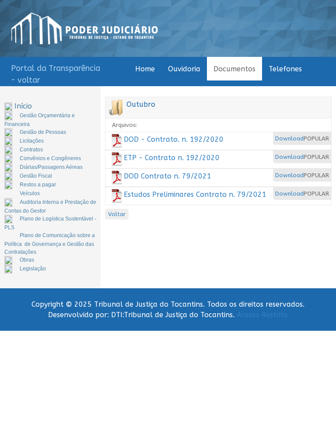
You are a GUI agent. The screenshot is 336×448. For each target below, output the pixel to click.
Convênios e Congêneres (50, 158)
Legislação (33, 269)
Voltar (117, 214)
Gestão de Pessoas (43, 132)
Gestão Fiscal (36, 176)
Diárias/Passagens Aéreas (51, 167)
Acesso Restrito (262, 315)
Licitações (32, 141)
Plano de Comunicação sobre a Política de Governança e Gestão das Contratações (49, 243)
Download (289, 138)
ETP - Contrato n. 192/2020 (172, 158)
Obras (27, 260)
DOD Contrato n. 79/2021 (167, 176)
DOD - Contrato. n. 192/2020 (174, 139)
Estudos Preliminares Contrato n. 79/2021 (195, 194)
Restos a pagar (38, 185)
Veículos (30, 193)
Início (23, 106)
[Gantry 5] (84, 28)
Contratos (31, 150)
